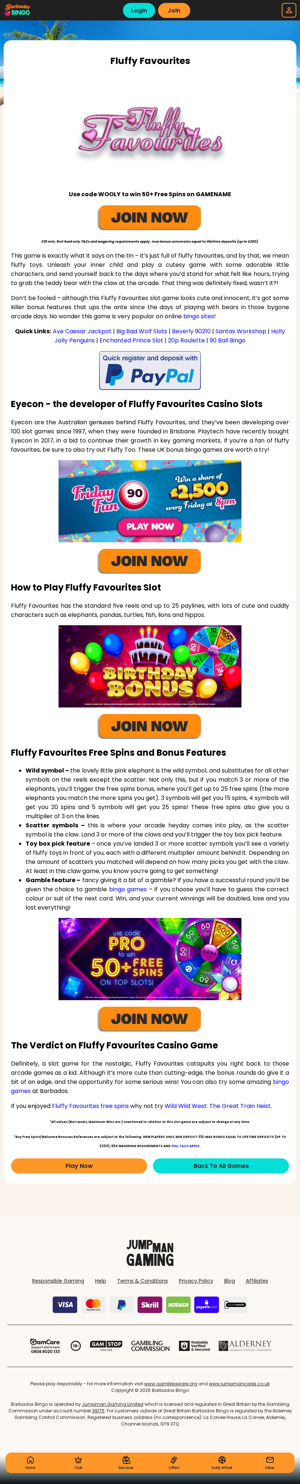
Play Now (79, 1166)
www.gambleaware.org (170, 1384)
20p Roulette (186, 340)
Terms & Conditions (142, 1280)
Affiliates (257, 1280)
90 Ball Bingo (227, 340)
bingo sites (198, 316)
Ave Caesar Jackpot (82, 331)
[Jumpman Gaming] (150, 1264)
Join (174, 10)
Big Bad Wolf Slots (141, 331)
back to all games (221, 1166)
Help (100, 1280)
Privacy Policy (196, 1280)
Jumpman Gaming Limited (112, 1404)
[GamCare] (45, 1346)
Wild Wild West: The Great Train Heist (218, 1106)
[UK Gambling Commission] (150, 1346)
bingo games (128, 889)
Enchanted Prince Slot (131, 340)
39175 (98, 1411)
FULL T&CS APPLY (185, 1146)
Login (139, 10)
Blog (229, 1280)
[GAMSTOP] (106, 1346)
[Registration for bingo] (150, 370)
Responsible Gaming (58, 1280)
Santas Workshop (240, 331)
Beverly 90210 (191, 331)
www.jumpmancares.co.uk (239, 1384)
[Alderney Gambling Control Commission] (245, 1346)
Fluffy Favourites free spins (90, 1106)
